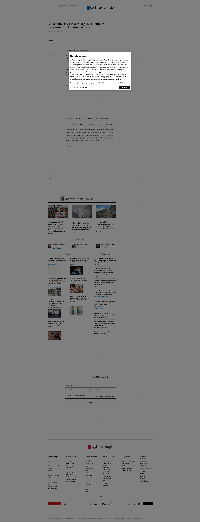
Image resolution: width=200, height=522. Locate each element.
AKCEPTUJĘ (124, 87)
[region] (100, 71)
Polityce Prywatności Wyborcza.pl (95, 79)
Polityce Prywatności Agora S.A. (112, 79)
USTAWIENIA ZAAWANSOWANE (80, 87)
